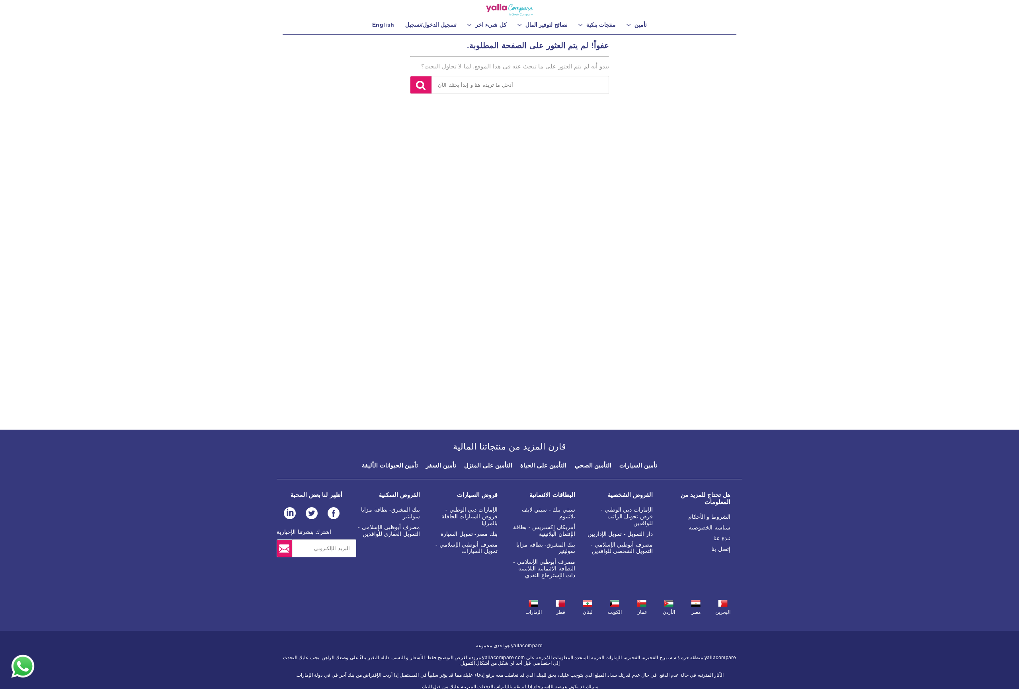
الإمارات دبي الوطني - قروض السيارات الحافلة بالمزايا (469, 516)
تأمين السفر (441, 465)
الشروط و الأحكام (709, 517)
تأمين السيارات (638, 465)
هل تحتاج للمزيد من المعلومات (705, 498)
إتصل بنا (720, 549)
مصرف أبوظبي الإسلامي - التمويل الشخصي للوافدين (622, 548)
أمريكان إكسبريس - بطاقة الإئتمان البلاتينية (544, 530)
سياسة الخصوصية (709, 527)
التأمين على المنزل (488, 465)
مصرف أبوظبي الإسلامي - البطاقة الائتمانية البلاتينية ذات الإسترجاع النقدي (544, 568)
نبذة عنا (721, 538)
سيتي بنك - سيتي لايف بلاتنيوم (548, 513)
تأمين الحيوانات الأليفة (390, 465)
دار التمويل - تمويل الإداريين (620, 534)
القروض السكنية (399, 494)
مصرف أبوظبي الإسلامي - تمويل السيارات (466, 548)
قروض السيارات (477, 494)
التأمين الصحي (593, 465)
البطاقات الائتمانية (552, 494)
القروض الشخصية (630, 494)
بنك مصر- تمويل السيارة (469, 534)
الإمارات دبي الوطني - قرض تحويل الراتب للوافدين (627, 516)
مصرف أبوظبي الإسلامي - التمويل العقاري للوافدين (389, 530)
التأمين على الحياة (543, 465)
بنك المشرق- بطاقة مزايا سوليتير (545, 548)
